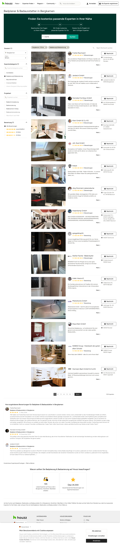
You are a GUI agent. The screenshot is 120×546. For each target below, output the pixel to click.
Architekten (9, 73)
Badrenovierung (11, 105)
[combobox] (70, 3)
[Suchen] (61, 3)
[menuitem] (17, 3)
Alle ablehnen (96, 531)
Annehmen (96, 541)
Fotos (17, 3)
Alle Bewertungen (11, 126)
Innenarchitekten (11, 83)
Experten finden (27, 3)
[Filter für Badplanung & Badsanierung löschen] (68, 47)
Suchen (72, 37)
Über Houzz (40, 520)
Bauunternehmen (11, 79)
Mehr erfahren (30, 463)
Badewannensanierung (13, 112)
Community (51, 3)
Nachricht (109, 53)
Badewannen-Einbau (12, 109)
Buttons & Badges (65, 520)
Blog (87, 520)
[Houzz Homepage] (7, 3)
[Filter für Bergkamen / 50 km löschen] (46, 47)
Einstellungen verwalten (96, 536)
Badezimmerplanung (12, 102)
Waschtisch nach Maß (12, 115)
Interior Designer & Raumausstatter (16, 86)
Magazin (40, 3)
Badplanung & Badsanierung (14, 76)
